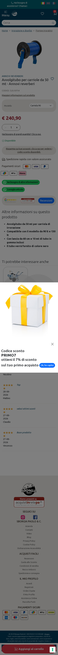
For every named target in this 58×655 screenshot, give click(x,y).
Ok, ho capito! (47, 365)
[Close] (52, 344)
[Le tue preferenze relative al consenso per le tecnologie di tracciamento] (53, 650)
